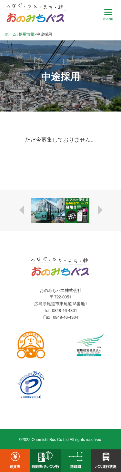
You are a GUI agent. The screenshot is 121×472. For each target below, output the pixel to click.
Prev (22, 210)
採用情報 (26, 34)
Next (99, 210)
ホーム (10, 34)
